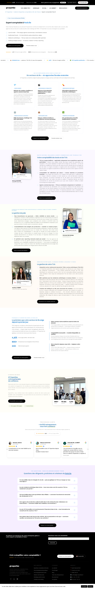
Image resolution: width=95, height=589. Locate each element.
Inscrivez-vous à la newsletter (58, 535)
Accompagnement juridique (41, 570)
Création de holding (38, 579)
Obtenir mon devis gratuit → (14, 45)
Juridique (36, 8)
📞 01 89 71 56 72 (74, 572)
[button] (88, 449)
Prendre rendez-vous (31, 45)
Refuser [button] (90, 586)
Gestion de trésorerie (39, 575)
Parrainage (55, 570)
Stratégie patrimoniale (39, 577)
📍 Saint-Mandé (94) (75, 568)
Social (44, 8)
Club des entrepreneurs (58, 575)
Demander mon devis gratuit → (21, 357)
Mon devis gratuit (82, 8)
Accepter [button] (84, 586)
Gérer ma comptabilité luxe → (46, 198)
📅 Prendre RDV (83, 2)
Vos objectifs (25, 8)
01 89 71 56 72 (72, 2)
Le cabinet (52, 8)
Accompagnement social (40, 572)
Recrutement (55, 577)
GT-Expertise (8, 12)
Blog (53, 572)
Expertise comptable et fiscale (41, 568)
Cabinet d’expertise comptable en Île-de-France (27, 12)
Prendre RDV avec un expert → (16, 401)
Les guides (54, 579)
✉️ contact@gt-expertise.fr (76, 575)
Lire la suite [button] (39, 455)
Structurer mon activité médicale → (47, 301)
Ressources (63, 8)
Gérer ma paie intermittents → (21, 250)
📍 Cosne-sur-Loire (75, 570)
